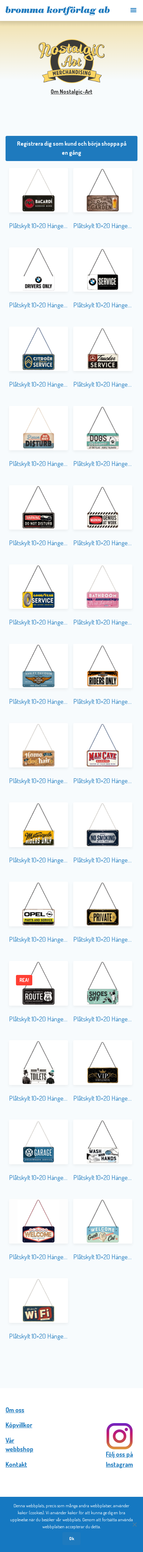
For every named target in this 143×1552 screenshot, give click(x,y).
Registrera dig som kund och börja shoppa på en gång (71, 148)
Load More (71, 1365)
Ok (71, 1538)
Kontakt (16, 1464)
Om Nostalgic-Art (71, 91)
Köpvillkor (19, 1425)
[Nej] (134, 1524)
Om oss (15, 1410)
